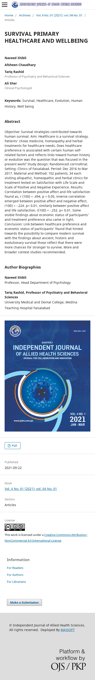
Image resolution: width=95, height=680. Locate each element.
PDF (14, 446)
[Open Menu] (4, 4)
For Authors (15, 575)
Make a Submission (24, 602)
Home (9, 15)
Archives (24, 15)
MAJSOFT (68, 630)
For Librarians (16, 582)
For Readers (15, 568)
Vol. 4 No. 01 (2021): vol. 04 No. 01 (59, 15)
